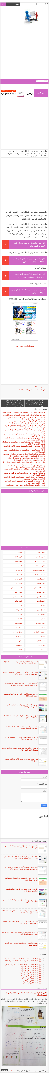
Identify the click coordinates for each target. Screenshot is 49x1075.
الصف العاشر (40, 601)
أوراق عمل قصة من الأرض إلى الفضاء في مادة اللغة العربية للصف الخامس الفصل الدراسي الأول (21, 684)
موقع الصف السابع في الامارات (31, 970)
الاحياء (20, 552)
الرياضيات (42, 390)
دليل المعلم (18, 636)
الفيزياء (20, 614)
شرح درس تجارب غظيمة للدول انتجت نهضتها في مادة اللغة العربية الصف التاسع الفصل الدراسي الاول (24, 466)
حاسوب (42, 636)
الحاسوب (19, 566)
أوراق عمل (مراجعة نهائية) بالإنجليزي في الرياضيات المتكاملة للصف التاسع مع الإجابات (23, 443)
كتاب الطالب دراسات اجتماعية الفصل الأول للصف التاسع (25, 485)
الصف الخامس (40, 592)
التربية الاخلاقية (17, 557)
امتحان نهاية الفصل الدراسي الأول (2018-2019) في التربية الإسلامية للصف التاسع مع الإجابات (25, 427)
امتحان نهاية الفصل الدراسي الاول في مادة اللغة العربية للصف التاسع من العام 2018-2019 (25, 419)
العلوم (42, 605)
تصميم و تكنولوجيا (39, 632)
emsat (20, 650)
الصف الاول (18, 574)
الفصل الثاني (40, 614)
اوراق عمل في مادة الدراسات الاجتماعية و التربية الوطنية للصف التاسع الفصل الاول (25, 439)
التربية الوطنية (40, 566)
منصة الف (19, 645)
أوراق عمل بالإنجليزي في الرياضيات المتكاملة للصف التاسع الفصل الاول (24, 451)
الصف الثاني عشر (39, 588)
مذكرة (20, 641)
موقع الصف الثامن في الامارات (31, 968)
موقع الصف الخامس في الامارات (30, 975)
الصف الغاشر (18, 601)
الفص (20, 605)
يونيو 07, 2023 (38, 386)
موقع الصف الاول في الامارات (31, 983)
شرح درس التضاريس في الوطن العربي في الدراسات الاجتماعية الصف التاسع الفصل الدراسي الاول (26, 459)
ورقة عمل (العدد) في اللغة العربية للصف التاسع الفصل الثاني (23, 412)
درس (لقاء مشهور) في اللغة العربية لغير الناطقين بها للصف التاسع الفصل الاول (24, 474)
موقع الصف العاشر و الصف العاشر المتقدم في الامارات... (22, 964)
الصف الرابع (18, 592)
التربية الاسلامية (39, 561)
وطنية (42, 650)
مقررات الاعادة (40, 645)
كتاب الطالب (40, 641)
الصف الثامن (40, 583)
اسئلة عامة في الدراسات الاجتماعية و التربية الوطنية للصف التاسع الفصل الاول (24, 435)
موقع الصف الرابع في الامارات (31, 977)
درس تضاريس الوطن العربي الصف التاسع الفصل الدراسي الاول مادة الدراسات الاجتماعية (24, 478)
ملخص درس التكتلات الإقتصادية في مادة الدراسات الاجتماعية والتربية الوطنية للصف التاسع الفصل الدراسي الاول (24, 455)
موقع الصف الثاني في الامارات (31, 981)
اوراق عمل (19, 627)
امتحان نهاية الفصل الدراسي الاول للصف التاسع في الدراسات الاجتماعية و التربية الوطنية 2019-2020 (27, 423)
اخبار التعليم (40, 552)
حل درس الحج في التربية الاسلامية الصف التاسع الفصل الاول (23, 462)
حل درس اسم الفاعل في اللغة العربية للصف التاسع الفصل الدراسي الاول (24, 470)
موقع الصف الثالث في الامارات (31, 979)
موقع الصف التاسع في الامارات (31, 966)
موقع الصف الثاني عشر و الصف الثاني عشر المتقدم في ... (22, 958)
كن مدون (4, 1070)
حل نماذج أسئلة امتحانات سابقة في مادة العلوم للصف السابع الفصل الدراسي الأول (21, 738)
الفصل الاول (40, 610)
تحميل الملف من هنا (24, 346)
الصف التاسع (33, 390)
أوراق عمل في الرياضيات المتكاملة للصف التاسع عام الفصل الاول (24, 447)
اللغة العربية (18, 623)
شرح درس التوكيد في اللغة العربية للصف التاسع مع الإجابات (24, 415)
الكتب (42, 619)
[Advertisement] (24, 52)
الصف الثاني (18, 583)
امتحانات (41, 627)
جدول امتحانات (17, 632)
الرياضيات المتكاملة (38, 574)
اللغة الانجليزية (40, 623)
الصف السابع (40, 597)
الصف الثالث (18, 579)
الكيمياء (19, 619)
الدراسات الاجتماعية (17, 91)
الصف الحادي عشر (16, 588)
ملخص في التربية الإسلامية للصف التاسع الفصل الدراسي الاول (25, 431)
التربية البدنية (18, 561)
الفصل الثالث (23, 390)
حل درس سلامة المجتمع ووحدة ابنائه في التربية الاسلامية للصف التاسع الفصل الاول (25, 482)
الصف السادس (17, 597)
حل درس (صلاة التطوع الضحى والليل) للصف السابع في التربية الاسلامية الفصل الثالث (20, 662)
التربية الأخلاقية (40, 557)
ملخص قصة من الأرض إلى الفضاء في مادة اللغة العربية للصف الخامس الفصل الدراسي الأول (20, 673)
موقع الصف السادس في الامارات (30, 973)
